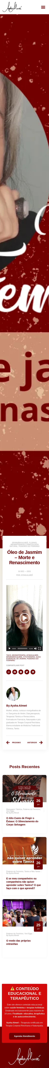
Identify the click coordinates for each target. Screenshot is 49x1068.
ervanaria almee (14, 657)
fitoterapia (29, 657)
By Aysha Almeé (16, 705)
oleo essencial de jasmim (23, 658)
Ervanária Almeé (20, 543)
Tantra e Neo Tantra (32, 871)
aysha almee (32, 655)
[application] (24, 618)
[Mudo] (35, 648)
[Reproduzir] (9, 648)
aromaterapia (19, 655)
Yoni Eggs (10, 811)
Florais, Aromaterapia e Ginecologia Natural (24, 544)
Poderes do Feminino (29, 546)
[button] (43, 7)
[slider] (22, 648)
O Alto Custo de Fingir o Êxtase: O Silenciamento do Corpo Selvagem (22, 821)
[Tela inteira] (39, 648)
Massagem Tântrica (14, 809)
